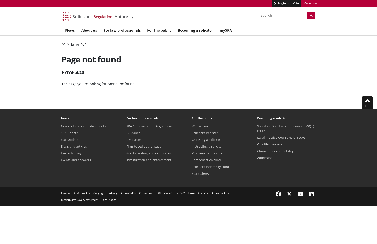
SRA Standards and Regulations (149, 126)
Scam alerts (200, 173)
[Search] (311, 15)
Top (367, 106)
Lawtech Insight (72, 153)
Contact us (310, 3)
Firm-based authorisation (144, 146)
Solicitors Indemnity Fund (210, 167)
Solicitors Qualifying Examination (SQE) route (285, 128)
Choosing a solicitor (206, 140)
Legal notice (109, 200)
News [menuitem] (70, 30)
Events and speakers (76, 160)
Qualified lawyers (270, 144)
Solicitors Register (205, 133)
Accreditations (220, 193)
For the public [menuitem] (159, 30)
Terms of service (198, 193)
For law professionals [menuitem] (122, 30)
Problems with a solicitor (210, 153)
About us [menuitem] (89, 30)
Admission (264, 158)
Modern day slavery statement (79, 200)
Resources (133, 140)
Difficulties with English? (170, 193)
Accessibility (128, 193)
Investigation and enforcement (148, 160)
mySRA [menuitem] (226, 30)
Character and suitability (275, 151)
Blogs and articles (74, 146)
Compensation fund (206, 160)
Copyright (99, 193)
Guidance (133, 133)
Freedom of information (75, 193)
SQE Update (69, 140)
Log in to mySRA (288, 3)
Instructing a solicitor (207, 146)
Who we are (200, 126)
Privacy (113, 193)
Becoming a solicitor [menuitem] (195, 30)
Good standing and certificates (148, 153)
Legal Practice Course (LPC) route (281, 137)
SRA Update (69, 133)
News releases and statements (83, 126)
